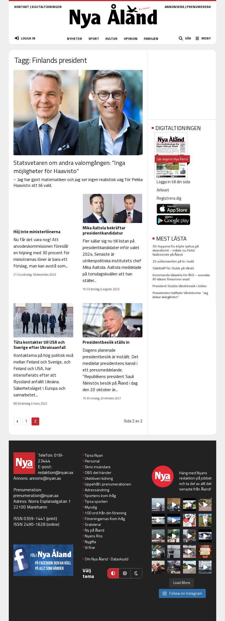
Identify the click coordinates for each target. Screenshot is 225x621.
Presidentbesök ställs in (106, 342)
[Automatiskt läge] (113, 573)
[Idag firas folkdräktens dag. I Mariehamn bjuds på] (158, 535)
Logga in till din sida (173, 182)
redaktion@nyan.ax (55, 472)
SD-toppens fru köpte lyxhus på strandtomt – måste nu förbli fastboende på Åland (176, 250)
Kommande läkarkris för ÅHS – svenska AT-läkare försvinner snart (181, 277)
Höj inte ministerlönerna (36, 231)
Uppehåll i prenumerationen (108, 484)
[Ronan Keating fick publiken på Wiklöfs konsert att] (189, 535)
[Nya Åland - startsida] (113, 30)
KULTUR (111, 38)
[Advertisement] (182, 82)
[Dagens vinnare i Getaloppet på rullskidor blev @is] (189, 567)
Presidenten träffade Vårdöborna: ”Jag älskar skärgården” (180, 295)
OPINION (130, 38)
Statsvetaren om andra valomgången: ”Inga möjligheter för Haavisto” (69, 167)
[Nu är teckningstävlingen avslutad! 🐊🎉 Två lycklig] (205, 551)
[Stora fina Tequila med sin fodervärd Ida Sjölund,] (205, 520)
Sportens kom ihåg (100, 495)
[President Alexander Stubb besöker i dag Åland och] (205, 504)
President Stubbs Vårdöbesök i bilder (180, 286)
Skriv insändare (98, 467)
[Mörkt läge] (136, 573)
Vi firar (90, 547)
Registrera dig (169, 198)
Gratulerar (93, 524)
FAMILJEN (151, 38)
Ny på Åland (94, 530)
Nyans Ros (94, 536)
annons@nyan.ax (45, 478)
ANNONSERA (174, 6)
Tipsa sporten (96, 501)
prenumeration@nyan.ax (35, 495)
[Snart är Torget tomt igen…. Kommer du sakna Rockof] (173, 535)
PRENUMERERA (199, 6)
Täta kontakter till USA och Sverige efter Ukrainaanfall (39, 345)
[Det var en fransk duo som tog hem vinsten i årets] (158, 520)
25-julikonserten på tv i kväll (173, 261)
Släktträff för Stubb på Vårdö (173, 268)
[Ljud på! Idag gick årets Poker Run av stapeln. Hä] (205, 567)
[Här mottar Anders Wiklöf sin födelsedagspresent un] (158, 551)
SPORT (93, 38)
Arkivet (163, 190)
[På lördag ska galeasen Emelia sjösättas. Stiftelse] (173, 567)
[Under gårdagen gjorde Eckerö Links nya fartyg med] (173, 520)
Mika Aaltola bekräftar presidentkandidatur (104, 230)
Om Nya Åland (96, 559)
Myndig (91, 507)
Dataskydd (119, 559)
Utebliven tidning (99, 478)
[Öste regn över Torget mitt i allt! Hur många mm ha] (189, 551)
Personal (92, 461)
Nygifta (90, 541)
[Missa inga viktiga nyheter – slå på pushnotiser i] (189, 520)
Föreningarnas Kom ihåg (105, 518)
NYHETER (74, 38)
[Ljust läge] (124, 573)
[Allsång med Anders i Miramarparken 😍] (205, 535)
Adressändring (97, 490)
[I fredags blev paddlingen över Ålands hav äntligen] (158, 504)
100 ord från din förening (105, 513)
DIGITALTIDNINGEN (47, 6)
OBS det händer (98, 472)
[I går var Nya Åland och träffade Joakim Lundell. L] (158, 567)
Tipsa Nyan (94, 455)
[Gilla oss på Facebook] (43, 560)
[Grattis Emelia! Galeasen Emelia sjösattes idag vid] (173, 551)
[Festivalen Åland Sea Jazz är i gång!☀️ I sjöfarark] (173, 504)
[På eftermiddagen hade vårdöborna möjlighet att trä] (189, 504)
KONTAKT (21, 6)
